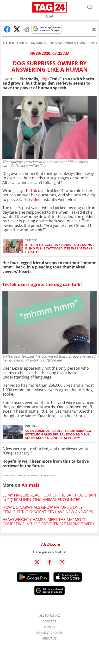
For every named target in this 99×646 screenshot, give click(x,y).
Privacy (49, 627)
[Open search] (90, 7)
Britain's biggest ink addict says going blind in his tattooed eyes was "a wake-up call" (59, 248)
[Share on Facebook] (7, 29)
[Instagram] (62, 562)
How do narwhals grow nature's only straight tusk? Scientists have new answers (47, 509)
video (36, 199)
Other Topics (15, 43)
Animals (38, 43)
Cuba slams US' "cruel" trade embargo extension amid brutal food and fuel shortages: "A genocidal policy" (58, 434)
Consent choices (49, 632)
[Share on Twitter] (17, 29)
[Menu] (5, 7)
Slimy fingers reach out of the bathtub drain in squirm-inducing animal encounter (49, 497)
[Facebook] (49, 562)
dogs (44, 78)
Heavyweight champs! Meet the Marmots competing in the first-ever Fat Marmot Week (48, 522)
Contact (49, 621)
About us (49, 638)
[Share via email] (26, 29)
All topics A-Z (49, 615)
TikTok (31, 190)
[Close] (94, 29)
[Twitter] (37, 562)
